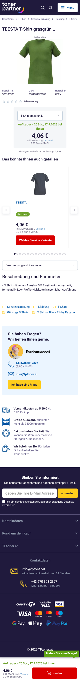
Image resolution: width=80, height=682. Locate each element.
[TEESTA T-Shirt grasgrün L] (40, 83)
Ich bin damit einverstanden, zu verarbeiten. (38, 503)
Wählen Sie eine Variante (35, 240)
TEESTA (21, 202)
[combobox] (40, 116)
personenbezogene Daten (55, 501)
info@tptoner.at (26, 374)
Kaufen (57, 673)
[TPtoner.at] (13, 7)
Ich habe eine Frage (24, 384)
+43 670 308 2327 (27, 363)
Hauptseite (8, 19)
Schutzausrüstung (40, 19)
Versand (48, 140)
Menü (70, 7)
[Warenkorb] (50, 7)
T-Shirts (73, 19)
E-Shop (22, 19)
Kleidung (59, 19)
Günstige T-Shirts (17, 312)
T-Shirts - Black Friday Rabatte (56, 312)
